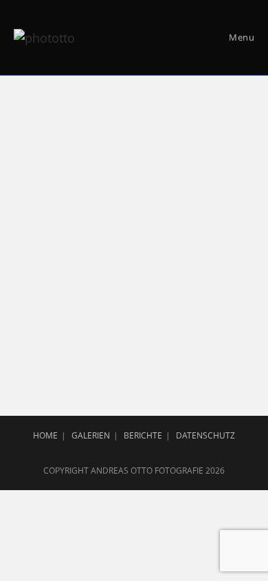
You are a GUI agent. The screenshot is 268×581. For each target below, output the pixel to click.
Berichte (143, 435)
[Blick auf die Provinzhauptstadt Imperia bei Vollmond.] (134, 242)
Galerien (90, 435)
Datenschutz (205, 435)
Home (45, 435)
